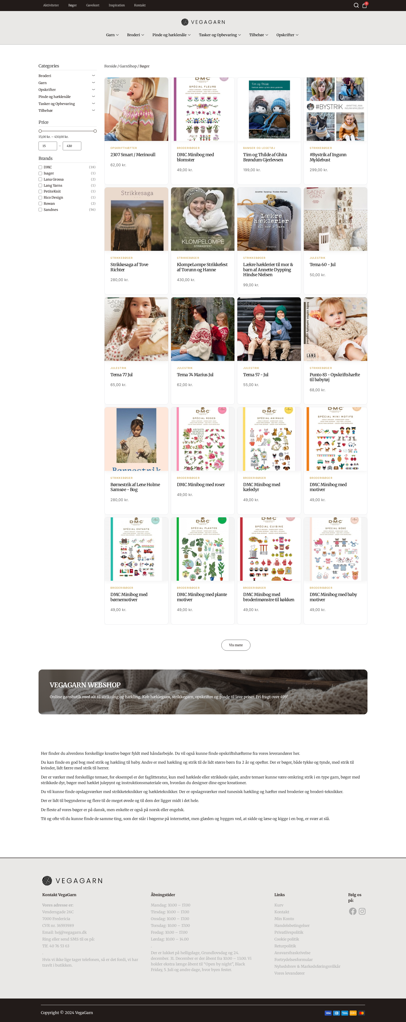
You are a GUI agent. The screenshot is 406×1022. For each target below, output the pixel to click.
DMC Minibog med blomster (195, 157)
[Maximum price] (72, 146)
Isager (49, 173)
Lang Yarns (53, 185)
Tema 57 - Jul (256, 374)
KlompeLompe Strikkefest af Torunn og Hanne (202, 267)
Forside (110, 66)
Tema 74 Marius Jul (195, 374)
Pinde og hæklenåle (169, 35)
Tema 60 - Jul (323, 264)
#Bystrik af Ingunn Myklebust (328, 157)
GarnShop (128, 66)
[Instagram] (362, 911)
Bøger (72, 5)
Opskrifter (285, 35)
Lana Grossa (54, 179)
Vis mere (236, 645)
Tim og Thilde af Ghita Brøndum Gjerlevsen (265, 157)
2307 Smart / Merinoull (132, 154)
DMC (48, 167)
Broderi (133, 35)
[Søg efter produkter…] (356, 5)
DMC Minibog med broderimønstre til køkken (268, 597)
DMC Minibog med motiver (328, 487)
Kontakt (140, 5)
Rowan (49, 203)
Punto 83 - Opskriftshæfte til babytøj (335, 377)
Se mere (136, 110)
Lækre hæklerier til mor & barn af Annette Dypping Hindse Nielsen (268, 269)
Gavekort (92, 5)
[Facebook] (353, 911)
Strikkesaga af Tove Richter (129, 267)
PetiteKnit (52, 191)
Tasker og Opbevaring (218, 35)
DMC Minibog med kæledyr (261, 487)
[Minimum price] (48, 146)
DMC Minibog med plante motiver (202, 597)
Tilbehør (256, 35)
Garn (110, 35)
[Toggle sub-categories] (93, 75)
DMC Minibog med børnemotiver (129, 597)
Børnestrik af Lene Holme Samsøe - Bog (135, 487)
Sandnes (51, 210)
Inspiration (117, 5)
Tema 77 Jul (121, 374)
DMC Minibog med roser (201, 484)
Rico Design (53, 197)
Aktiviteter (51, 5)
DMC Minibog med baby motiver (333, 597)
